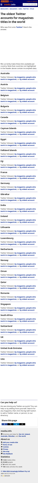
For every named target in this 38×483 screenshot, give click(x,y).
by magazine (20, 77)
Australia (4, 436)
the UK (21, 434)
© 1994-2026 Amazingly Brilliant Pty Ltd (15, 471)
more (11, 1)
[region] (19, 48)
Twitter (26, 9)
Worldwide (4, 1)
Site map (6, 451)
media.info (4, 9)
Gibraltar (11, 436)
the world (22, 436)
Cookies (6, 447)
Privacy (5, 449)
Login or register (32, 1)
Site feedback (8, 454)
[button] (4, 424)
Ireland (27, 434)
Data (20, 9)
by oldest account (27, 79)
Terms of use (7, 445)
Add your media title (10, 442)
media (9, 4)
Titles (32, 9)
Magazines (13, 9)
